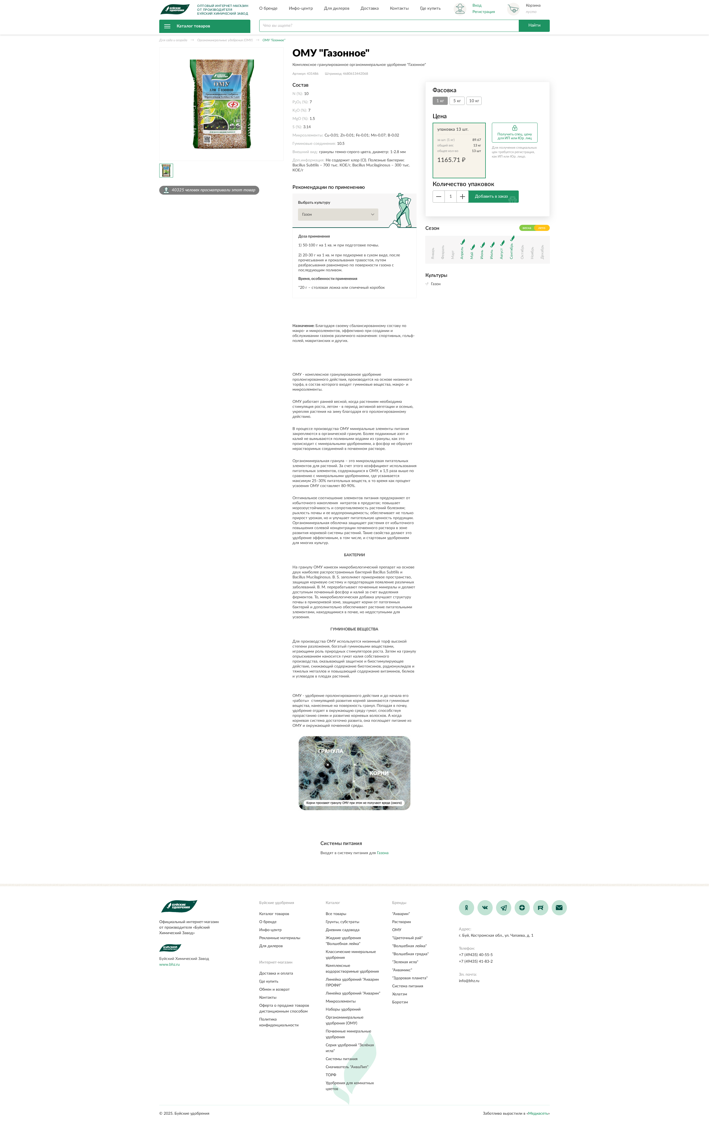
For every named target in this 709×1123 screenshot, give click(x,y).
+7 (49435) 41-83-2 (476, 962)
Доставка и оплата (276, 973)
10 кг (474, 101)
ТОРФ (331, 1075)
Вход (477, 5)
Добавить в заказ (491, 196)
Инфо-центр (301, 8)
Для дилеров (336, 8)
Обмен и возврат (274, 989)
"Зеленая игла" (405, 962)
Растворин (401, 922)
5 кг (457, 101)
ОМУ (396, 930)
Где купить (430, 8)
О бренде (268, 8)
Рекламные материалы (279, 938)
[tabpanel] (221, 104)
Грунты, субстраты (342, 922)
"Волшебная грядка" (410, 954)
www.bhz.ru (169, 965)
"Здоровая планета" (410, 978)
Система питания (407, 986)
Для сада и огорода (173, 40)
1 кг (440, 101)
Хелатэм (399, 994)
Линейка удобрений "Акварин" (353, 993)
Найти (534, 25)
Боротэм (400, 1002)
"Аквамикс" (402, 970)
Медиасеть (538, 1114)
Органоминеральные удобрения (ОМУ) (225, 40)
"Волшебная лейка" (409, 946)
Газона (383, 853)
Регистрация (483, 12)
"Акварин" (401, 914)
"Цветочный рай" (407, 938)
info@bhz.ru (469, 981)
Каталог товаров (193, 26)
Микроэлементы (341, 1001)
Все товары (336, 914)
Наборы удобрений (343, 1009)
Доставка (370, 8)
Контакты (399, 8)
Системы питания (342, 1059)
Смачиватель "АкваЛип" (347, 1067)
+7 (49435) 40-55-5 (476, 955)
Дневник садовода (342, 930)
